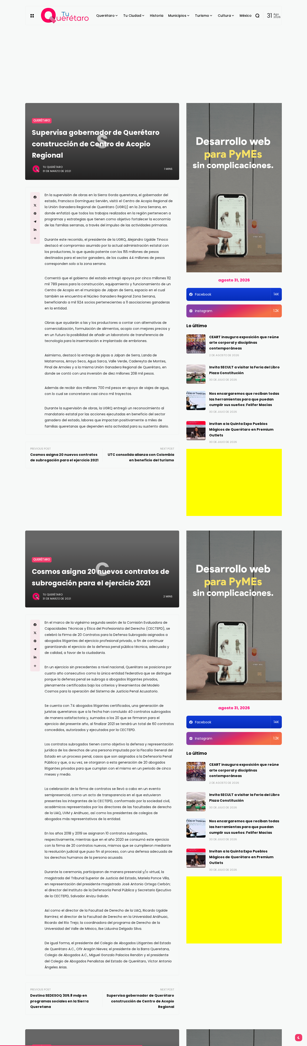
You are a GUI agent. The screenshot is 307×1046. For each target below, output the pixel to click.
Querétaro (41, 120)
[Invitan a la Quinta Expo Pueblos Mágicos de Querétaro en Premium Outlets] (196, 430)
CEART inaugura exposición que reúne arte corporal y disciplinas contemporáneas (244, 343)
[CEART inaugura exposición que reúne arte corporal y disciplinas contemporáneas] (196, 344)
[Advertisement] (153, 61)
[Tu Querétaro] (65, 15)
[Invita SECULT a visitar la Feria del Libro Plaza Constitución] (196, 374)
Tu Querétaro (53, 167)
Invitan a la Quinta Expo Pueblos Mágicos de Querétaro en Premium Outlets (241, 429)
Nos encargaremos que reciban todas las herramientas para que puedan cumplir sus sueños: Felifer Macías (244, 399)
